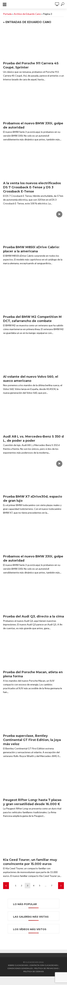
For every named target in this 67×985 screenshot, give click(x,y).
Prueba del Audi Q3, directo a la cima (33, 616)
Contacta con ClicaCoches (44, 965)
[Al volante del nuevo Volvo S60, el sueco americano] (33, 356)
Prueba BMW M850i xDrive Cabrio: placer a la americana (31, 249)
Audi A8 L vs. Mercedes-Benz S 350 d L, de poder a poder (33, 439)
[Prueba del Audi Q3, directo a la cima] (33, 596)
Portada (7, 13)
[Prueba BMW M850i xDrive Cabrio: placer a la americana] (33, 227)
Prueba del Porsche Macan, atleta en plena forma (33, 674)
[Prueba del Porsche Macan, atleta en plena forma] (33, 652)
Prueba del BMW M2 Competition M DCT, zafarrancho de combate (32, 319)
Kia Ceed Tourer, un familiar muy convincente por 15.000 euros (30, 862)
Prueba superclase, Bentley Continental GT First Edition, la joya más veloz (32, 740)
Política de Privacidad (46, 968)
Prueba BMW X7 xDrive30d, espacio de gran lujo (32, 499)
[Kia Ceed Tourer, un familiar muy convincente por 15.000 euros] (33, 839)
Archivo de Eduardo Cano (27, 13)
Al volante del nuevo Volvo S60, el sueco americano (30, 379)
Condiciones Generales (20, 968)
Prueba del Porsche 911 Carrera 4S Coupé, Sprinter (31, 65)
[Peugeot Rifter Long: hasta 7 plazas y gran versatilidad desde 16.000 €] (33, 779)
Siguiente (61, 885)
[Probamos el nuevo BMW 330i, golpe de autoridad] (33, 103)
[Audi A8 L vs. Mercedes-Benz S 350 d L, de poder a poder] (33, 416)
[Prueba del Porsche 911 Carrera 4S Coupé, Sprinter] (33, 43)
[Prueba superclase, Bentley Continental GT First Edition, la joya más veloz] (33, 715)
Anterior (6, 885)
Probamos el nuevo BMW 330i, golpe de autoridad (33, 125)
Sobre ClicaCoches (18, 965)
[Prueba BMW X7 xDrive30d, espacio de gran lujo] (33, 476)
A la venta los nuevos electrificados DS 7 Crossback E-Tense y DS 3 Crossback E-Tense (32, 187)
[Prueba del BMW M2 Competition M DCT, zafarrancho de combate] (33, 296)
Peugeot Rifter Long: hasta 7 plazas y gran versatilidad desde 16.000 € (32, 802)
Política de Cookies (33, 971)
